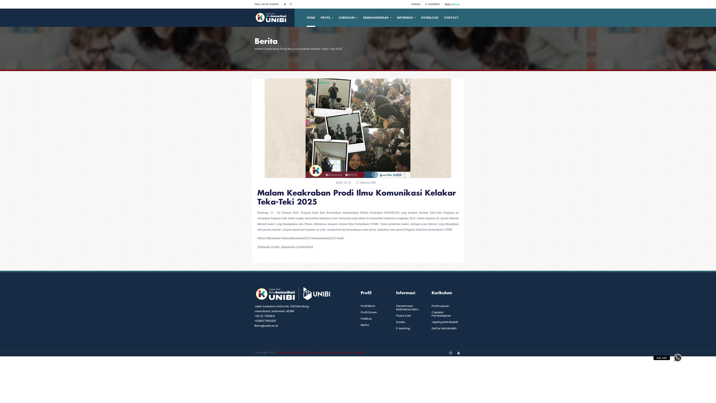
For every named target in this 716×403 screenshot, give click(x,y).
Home (311, 18)
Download (429, 18)
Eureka (416, 4)
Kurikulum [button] (347, 18)
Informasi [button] (405, 18)
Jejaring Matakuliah (445, 322)
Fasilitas (366, 319)
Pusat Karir (403, 316)
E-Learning (432, 4)
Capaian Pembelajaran (441, 314)
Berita (266, 42)
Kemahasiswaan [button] (376, 18)
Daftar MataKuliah (444, 328)
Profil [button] (326, 18)
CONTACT (451, 18)
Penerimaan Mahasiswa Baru (407, 307)
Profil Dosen (369, 312)
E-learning (403, 328)
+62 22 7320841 (267, 4)
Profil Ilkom (368, 306)
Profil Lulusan (440, 306)
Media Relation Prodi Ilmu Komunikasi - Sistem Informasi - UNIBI (319, 352)
